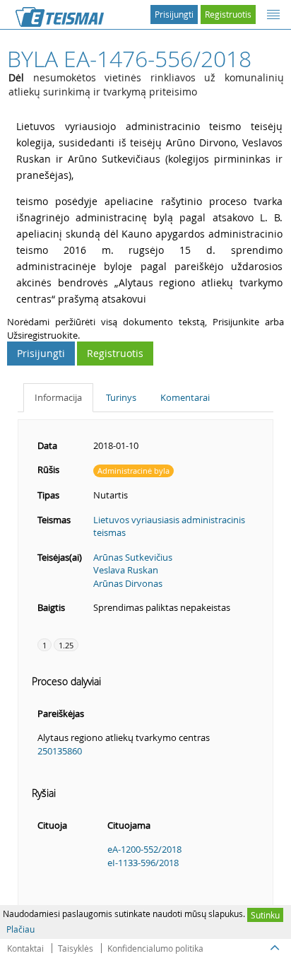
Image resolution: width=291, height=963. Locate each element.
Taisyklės (75, 948)
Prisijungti (174, 14)
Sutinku (265, 915)
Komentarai (185, 397)
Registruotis (228, 14)
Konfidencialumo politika (155, 948)
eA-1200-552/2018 (144, 849)
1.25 (66, 645)
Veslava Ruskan (125, 570)
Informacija (58, 397)
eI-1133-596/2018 (143, 862)
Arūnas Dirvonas (127, 583)
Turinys (121, 397)
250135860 (59, 751)
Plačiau (20, 929)
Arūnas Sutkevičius (132, 557)
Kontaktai (25, 948)
